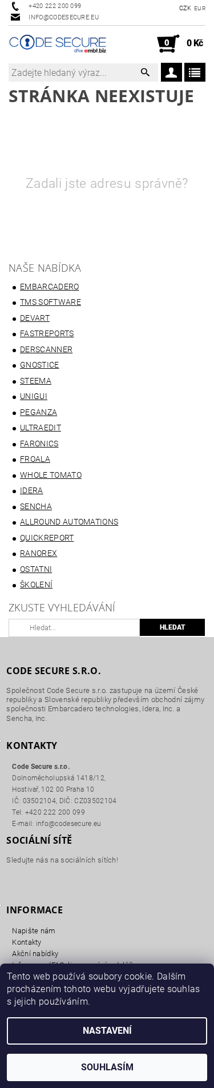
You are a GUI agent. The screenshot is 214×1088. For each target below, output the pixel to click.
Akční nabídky (35, 953)
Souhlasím (107, 1067)
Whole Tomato (51, 474)
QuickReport (47, 537)
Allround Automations (69, 521)
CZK (185, 8)
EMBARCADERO (49, 286)
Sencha (36, 506)
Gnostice (39, 364)
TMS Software (50, 302)
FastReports (47, 333)
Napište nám (34, 930)
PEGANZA (38, 412)
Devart (35, 318)
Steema (35, 380)
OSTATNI (36, 569)
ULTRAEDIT (40, 427)
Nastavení (107, 1030)
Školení (36, 584)
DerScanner (46, 349)
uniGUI (33, 396)
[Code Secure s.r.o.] (58, 44)
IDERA (31, 490)
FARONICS (39, 443)
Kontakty (27, 942)
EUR (199, 8)
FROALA (35, 459)
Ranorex (38, 553)
